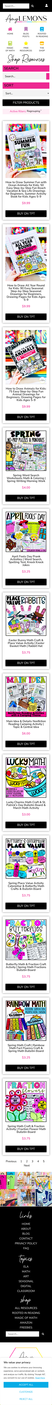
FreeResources (26, 49)
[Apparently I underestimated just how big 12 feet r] (43, 1197)
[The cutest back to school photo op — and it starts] (8, 1197)
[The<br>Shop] (42, 43)
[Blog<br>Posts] (26, 29)
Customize (26, 1392)
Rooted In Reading (42, 35)
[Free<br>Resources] (26, 43)
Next (27, 1165)
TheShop (42, 49)
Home (10, 33)
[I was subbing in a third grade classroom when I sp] (8, 1180)
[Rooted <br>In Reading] (42, 29)
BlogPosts (26, 35)
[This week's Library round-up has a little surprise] (26, 1180)
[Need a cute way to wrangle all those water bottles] (26, 1197)
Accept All (26, 1384)
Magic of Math (10, 49)
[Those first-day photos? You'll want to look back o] (43, 1180)
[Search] (32, 6)
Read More (40, 1377)
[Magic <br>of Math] (10, 43)
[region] (26, 1381)
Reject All (26, 1399)
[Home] (10, 29)
